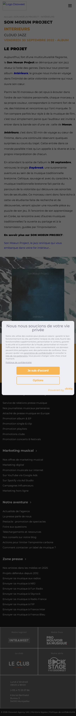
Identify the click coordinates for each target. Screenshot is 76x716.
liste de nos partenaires (17, 356)
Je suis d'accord (38, 370)
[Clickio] (68, 389)
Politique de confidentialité (19, 362)
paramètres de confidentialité (38, 353)
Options (38, 380)
